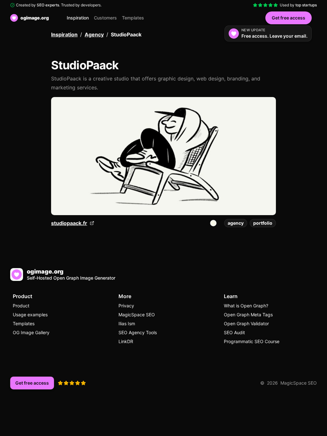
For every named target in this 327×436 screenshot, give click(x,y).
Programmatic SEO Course (251, 341)
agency (236, 223)
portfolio (262, 223)
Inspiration (78, 17)
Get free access (288, 17)
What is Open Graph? (246, 305)
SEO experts (48, 5)
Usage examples (30, 314)
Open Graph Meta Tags (248, 314)
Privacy (126, 305)
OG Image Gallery (31, 332)
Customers (105, 17)
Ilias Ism (126, 323)
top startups (306, 5)
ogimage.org (34, 17)
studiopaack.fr (69, 223)
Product (21, 305)
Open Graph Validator (246, 323)
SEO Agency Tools (137, 332)
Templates (133, 17)
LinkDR (125, 341)
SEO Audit (234, 332)
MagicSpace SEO (136, 314)
